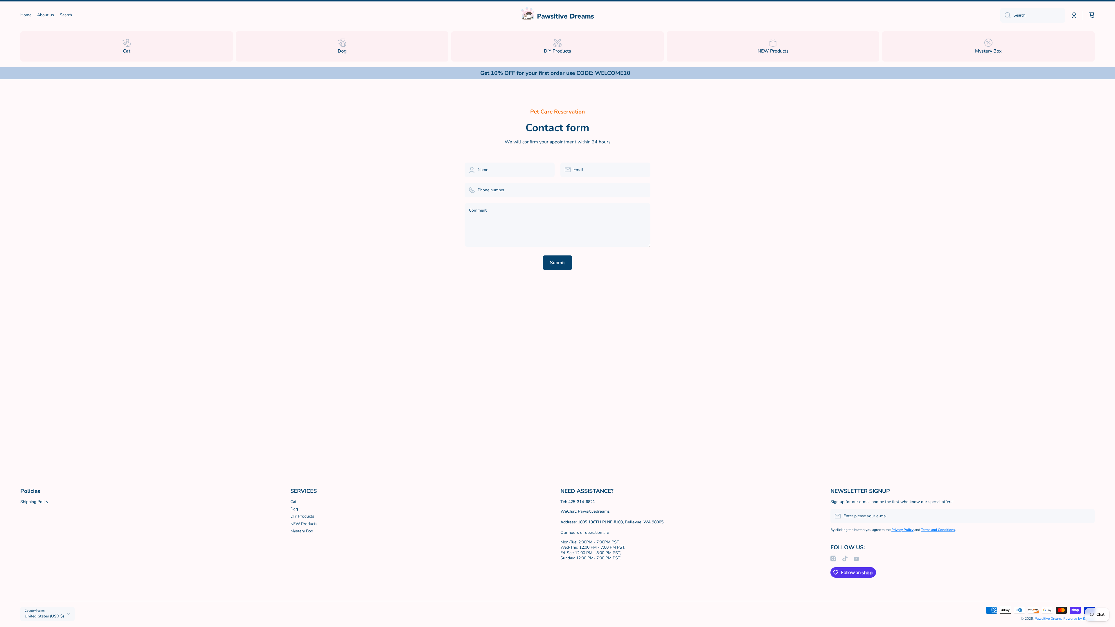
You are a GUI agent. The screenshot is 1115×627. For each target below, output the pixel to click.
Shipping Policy (34, 502)
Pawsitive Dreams (1048, 618)
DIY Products (302, 516)
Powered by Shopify (1079, 618)
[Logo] (557, 15)
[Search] (1005, 15)
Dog (294, 509)
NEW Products (303, 524)
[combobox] (1032, 15)
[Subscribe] (1087, 516)
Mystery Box (301, 531)
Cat (293, 502)
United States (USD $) (44, 616)
